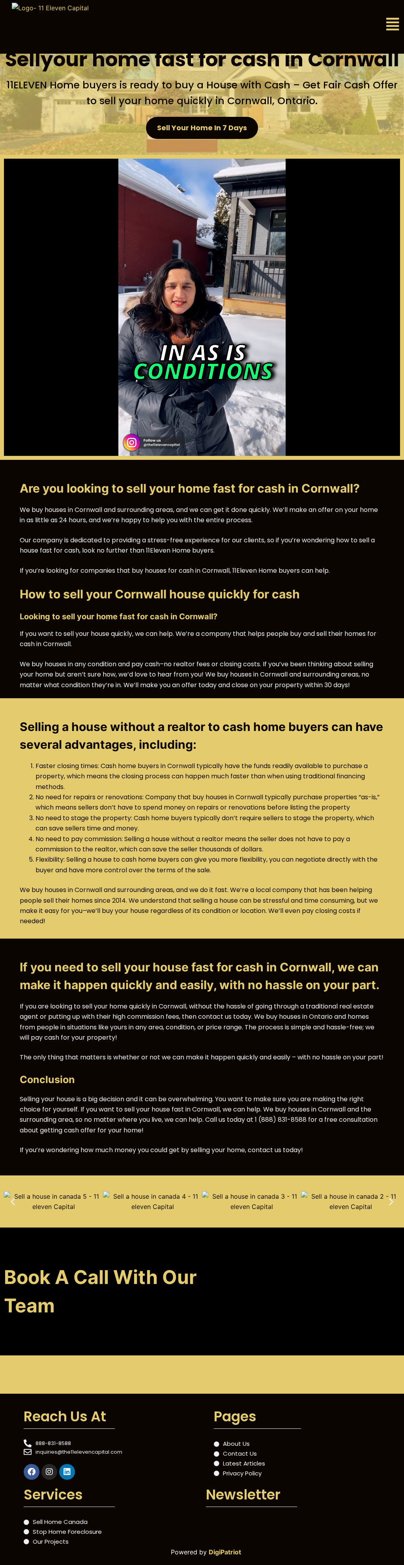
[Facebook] (31, 1472)
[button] (334, 24)
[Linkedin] (67, 1472)
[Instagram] (49, 1472)
